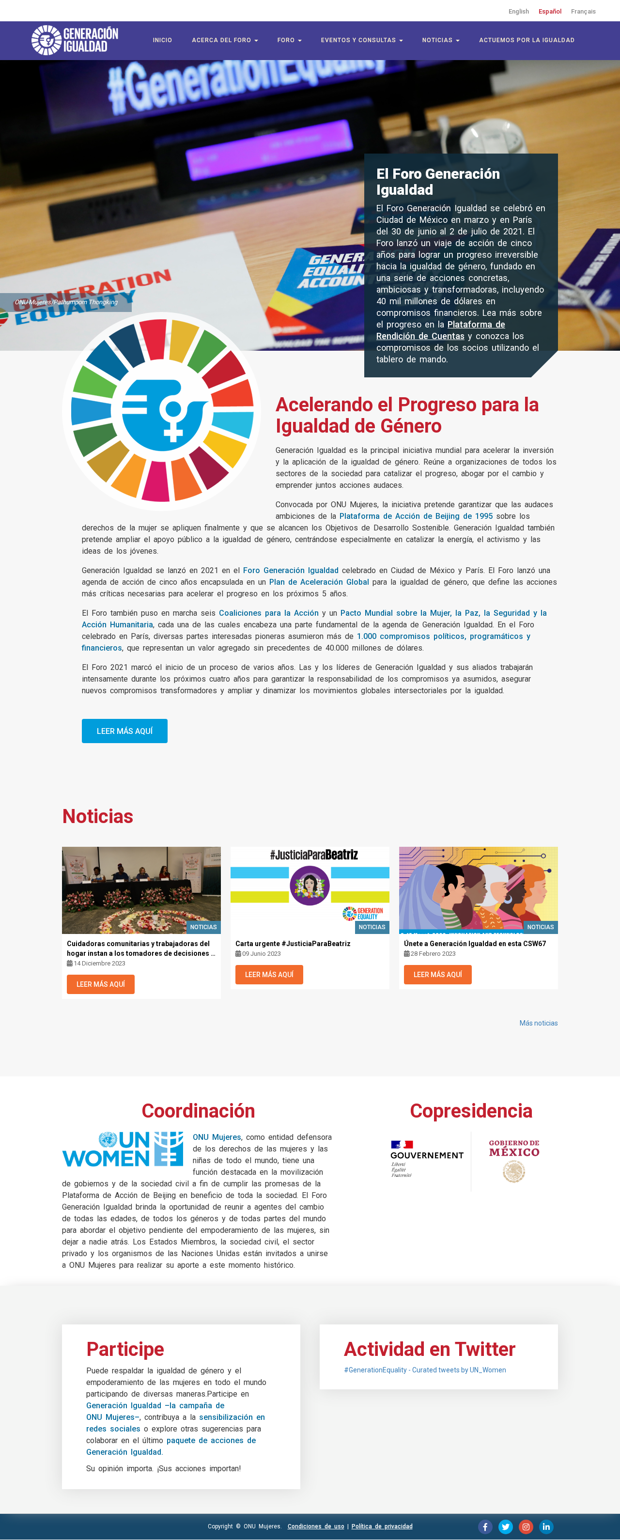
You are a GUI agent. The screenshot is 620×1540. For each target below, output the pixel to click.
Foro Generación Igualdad (291, 570)
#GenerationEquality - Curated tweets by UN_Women (425, 1370)
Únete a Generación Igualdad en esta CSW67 (475, 944)
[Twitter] (505, 1527)
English (519, 11)
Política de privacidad (382, 1526)
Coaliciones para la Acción (269, 613)
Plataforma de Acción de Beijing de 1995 (416, 516)
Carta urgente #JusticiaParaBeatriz (293, 944)
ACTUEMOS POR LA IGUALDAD (527, 40)
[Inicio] (79, 40)
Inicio (162, 40)
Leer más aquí (125, 731)
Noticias (438, 40)
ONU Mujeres (217, 1137)
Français (583, 11)
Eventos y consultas (359, 40)
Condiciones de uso (316, 1526)
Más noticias (539, 1023)
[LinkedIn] (546, 1527)
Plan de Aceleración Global (319, 582)
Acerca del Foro (222, 40)
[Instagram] (526, 1527)
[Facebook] (485, 1527)
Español (550, 11)
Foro (287, 40)
